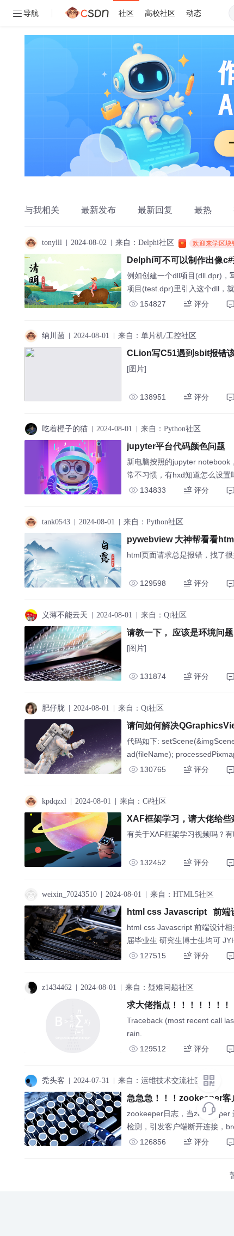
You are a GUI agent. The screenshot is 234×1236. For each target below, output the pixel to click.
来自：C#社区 (143, 801)
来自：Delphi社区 (144, 242)
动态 (193, 12)
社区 (126, 12)
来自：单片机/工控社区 (157, 336)
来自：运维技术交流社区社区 (167, 1080)
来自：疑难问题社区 (159, 987)
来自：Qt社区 (164, 615)
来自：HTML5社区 (182, 894)
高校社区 (160, 12)
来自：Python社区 (171, 429)
